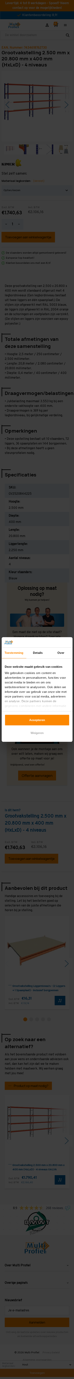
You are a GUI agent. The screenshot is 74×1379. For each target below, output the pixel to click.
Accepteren (37, 720)
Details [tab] (38, 652)
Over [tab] (60, 652)
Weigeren (37, 733)
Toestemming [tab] (14, 652)
